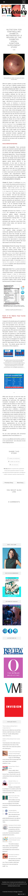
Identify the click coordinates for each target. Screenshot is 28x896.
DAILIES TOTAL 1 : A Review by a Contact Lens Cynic (14, 782)
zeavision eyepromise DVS (18, 474)
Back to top (21, 894)
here (20, 435)
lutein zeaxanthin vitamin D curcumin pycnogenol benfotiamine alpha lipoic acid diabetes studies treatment (14, 472)
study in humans (18, 219)
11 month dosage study (18, 276)
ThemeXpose (10, 891)
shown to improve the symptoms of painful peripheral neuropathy (14, 261)
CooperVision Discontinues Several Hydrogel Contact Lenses (14, 839)
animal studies (11, 253)
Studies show (9, 170)
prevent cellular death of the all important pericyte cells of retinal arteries (14, 256)
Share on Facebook (14, 458)
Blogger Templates (18, 891)
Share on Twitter (15, 461)
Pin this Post (15, 464)
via (21, 309)
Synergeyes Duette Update (14, 825)
